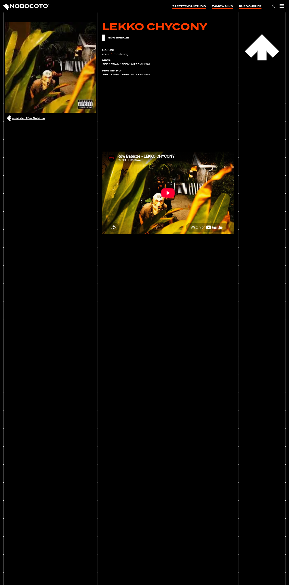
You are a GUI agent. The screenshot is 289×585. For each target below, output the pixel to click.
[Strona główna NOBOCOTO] (26, 6)
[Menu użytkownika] (273, 6)
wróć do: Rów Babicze (28, 118)
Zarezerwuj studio (189, 6)
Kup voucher (250, 6)
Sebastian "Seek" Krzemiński (126, 64)
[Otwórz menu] (282, 6)
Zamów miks (222, 6)
